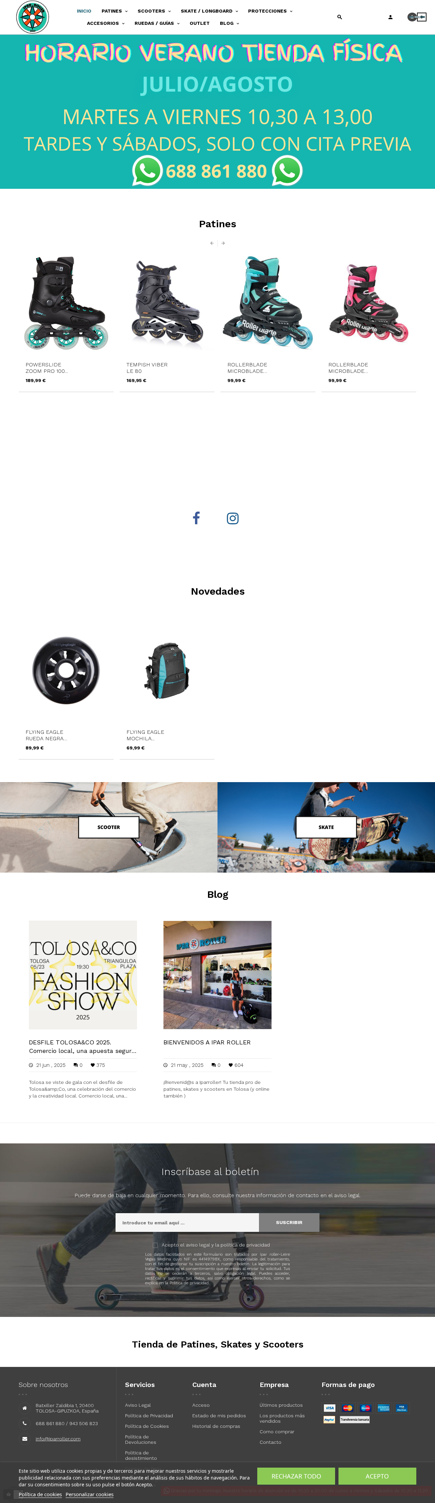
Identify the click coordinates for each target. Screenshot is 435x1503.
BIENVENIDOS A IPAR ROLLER (207, 1042)
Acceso (201, 1405)
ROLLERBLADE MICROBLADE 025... (146, 367)
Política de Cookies (147, 1426)
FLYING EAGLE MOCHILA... (145, 735)
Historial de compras (216, 1426)
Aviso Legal (138, 1405)
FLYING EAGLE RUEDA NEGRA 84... (44, 735)
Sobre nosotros (43, 1385)
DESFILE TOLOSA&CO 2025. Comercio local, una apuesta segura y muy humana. (82, 1047)
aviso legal (198, 1245)
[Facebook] (199, 518)
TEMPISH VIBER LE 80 (46, 367)
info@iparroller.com (58, 1438)
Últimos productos (281, 1405)
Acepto (377, 1476)
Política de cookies (40, 1494)
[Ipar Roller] (42, 17)
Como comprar (277, 1431)
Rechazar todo (296, 1476)
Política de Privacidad (149, 1415)
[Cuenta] (390, 17)
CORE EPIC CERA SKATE (350, 367)
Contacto (270, 1442)
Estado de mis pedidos (219, 1415)
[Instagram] (236, 518)
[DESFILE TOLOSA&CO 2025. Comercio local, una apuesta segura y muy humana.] (83, 974)
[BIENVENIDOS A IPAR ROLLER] (217, 974)
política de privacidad (245, 1245)
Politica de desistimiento (141, 1455)
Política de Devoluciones (140, 1439)
